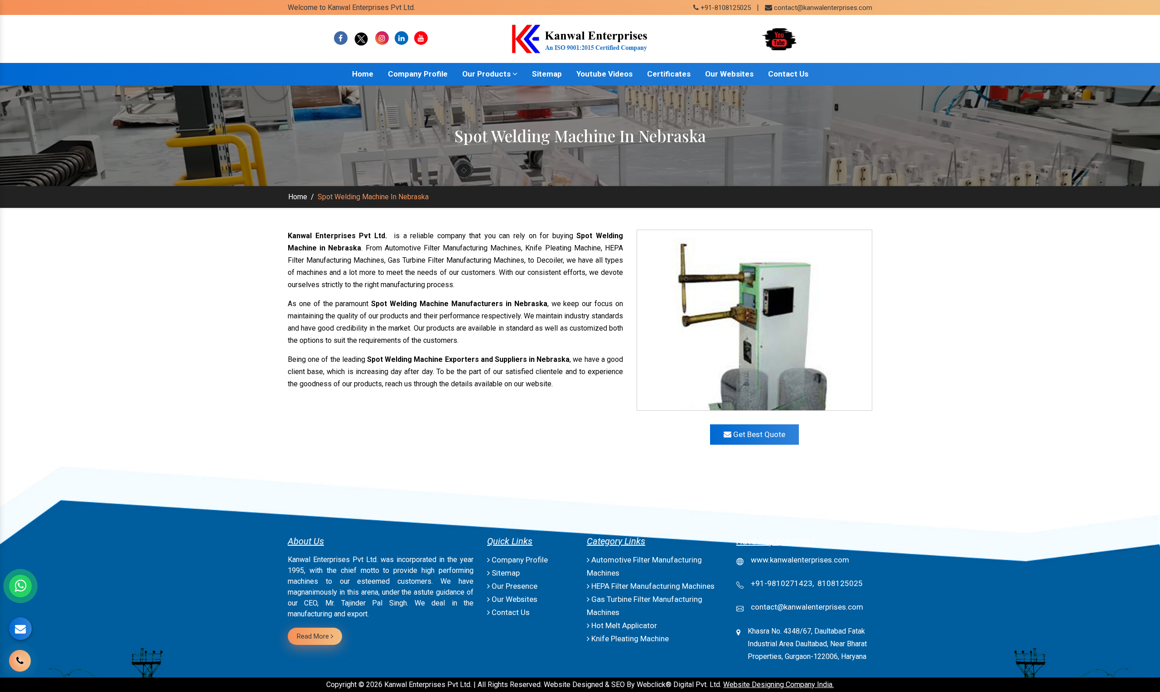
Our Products (487, 73)
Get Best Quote (758, 434)
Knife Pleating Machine (629, 638)
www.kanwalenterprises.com (800, 559)
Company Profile (418, 73)
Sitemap (547, 73)
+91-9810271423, (782, 583)
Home (362, 73)
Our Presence (513, 586)
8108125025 (840, 583)
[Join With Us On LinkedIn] (401, 38)
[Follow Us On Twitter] (361, 38)
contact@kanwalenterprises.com (823, 8)
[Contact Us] (20, 667)
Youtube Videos (604, 73)
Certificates (669, 73)
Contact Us (788, 73)
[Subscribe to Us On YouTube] (421, 38)
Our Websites (729, 73)
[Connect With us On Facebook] (341, 38)
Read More (314, 636)
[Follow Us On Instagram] (382, 38)
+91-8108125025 (725, 8)
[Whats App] (20, 586)
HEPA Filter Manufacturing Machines (652, 586)
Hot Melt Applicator (623, 625)
